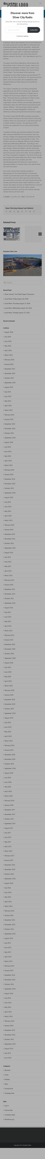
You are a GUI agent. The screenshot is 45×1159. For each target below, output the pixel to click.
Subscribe (33, 30)
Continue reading (22, 36)
